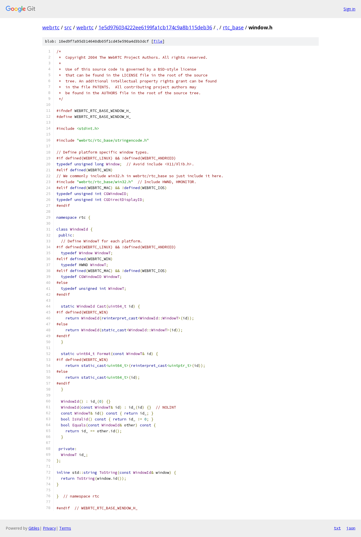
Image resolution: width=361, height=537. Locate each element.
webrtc (51, 27)
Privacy (49, 528)
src (68, 27)
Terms (65, 528)
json (350, 528)
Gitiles (33, 528)
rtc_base (233, 27)
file (157, 41)
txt (337, 528)
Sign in (349, 9)
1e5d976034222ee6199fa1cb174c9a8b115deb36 (155, 27)
